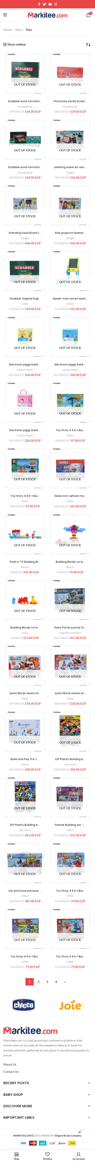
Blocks (25, 567)
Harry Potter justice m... (70, 627)
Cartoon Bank (25, 369)
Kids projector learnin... (70, 233)
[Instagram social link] (55, 4)
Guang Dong (25, 106)
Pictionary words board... (70, 101)
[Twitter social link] (44, 4)
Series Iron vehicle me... (70, 496)
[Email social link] (50, 4)
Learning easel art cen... (70, 167)
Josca (25, 632)
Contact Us (11, 1071)
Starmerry (70, 764)
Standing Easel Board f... (25, 233)
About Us (9, 1064)
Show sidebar (17, 44)
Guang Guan (70, 106)
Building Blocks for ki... (70, 562)
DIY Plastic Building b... (70, 759)
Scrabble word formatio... (25, 101)
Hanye (25, 764)
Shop (18, 29)
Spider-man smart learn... (70, 298)
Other (24, 303)
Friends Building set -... (70, 825)
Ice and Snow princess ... (25, 891)
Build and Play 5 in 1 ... (25, 759)
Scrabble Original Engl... (25, 298)
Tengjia (70, 172)
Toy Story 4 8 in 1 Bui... (70, 430)
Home (7, 29)
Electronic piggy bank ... (25, 364)
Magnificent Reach (70, 632)
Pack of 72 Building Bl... (25, 562)
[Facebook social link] (39, 4)
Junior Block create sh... (25, 693)
